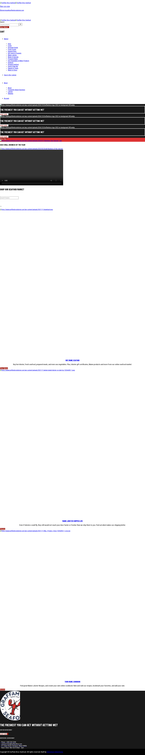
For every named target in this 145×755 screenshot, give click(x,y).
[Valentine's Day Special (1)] (31, 141)
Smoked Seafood (13, 64)
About (6, 83)
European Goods (13, 48)
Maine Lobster (12, 55)
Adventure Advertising (55, 752)
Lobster (10, 92)
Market (6, 39)
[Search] (20, 24)
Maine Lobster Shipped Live (72, 521)
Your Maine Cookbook (72, 681)
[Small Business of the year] (31, 149)
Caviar (10, 46)
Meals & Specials (13, 57)
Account (6, 98)
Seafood (10, 63)
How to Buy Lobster (10, 75)
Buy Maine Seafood (72, 360)
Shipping (10, 93)
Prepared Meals (13, 59)
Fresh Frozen (12, 49)
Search (2, 22)
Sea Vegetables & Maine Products (18, 61)
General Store (12, 51)
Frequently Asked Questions (16, 90)
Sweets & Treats (13, 68)
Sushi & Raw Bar (13, 66)
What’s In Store (12, 70)
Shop (9, 44)
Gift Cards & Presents (14, 53)
